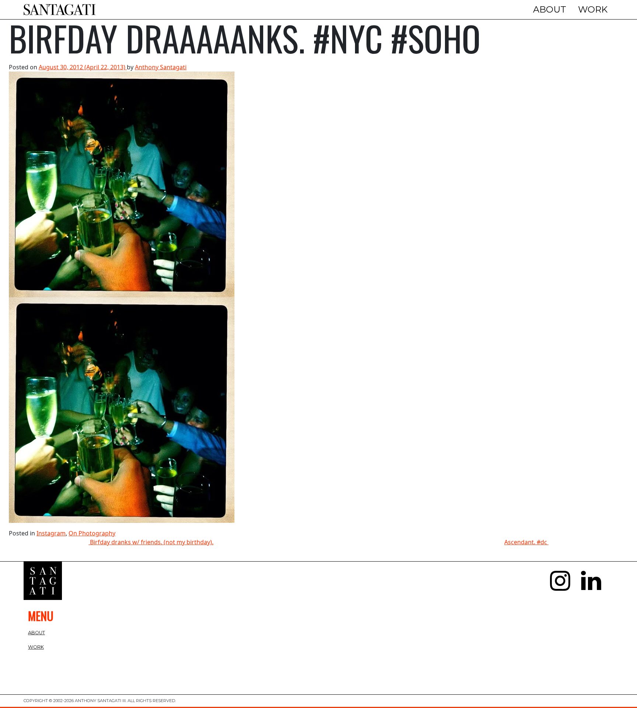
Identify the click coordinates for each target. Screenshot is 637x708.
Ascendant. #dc (526, 542)
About (549, 9)
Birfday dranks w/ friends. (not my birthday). (150, 542)
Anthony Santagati (161, 67)
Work (593, 9)
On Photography (92, 533)
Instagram (51, 533)
